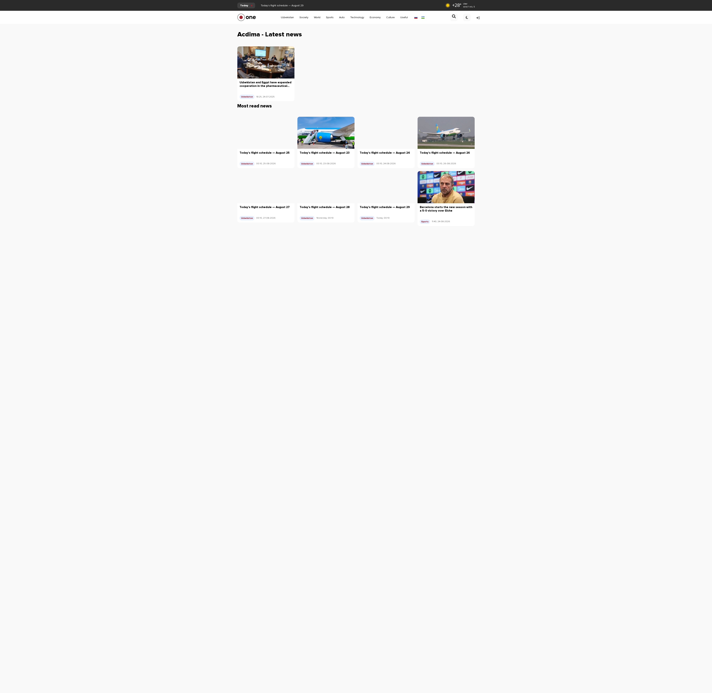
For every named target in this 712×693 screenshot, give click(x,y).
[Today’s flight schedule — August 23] (326, 133)
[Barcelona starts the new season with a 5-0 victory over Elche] (446, 187)
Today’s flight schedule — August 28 (325, 207)
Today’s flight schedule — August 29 (282, 5)
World (317, 17)
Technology (357, 17)
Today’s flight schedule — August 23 (325, 152)
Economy (375, 17)
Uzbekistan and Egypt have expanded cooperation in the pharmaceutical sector (265, 84)
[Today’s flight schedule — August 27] (265, 187)
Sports (330, 17)
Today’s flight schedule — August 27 (265, 207)
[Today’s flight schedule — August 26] (446, 133)
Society (303, 17)
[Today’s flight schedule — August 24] (386, 133)
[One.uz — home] (246, 17)
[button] (454, 17)
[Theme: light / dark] (467, 17)
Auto (342, 17)
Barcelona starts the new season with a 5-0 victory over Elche (446, 208)
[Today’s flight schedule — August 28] (326, 187)
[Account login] (478, 17)
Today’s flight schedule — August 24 (385, 152)
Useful (404, 17)
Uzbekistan (287, 17)
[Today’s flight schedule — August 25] (265, 133)
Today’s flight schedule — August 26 (445, 152)
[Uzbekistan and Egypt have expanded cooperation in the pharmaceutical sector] (265, 62)
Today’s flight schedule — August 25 (265, 152)
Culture (390, 17)
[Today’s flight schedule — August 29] (386, 187)
